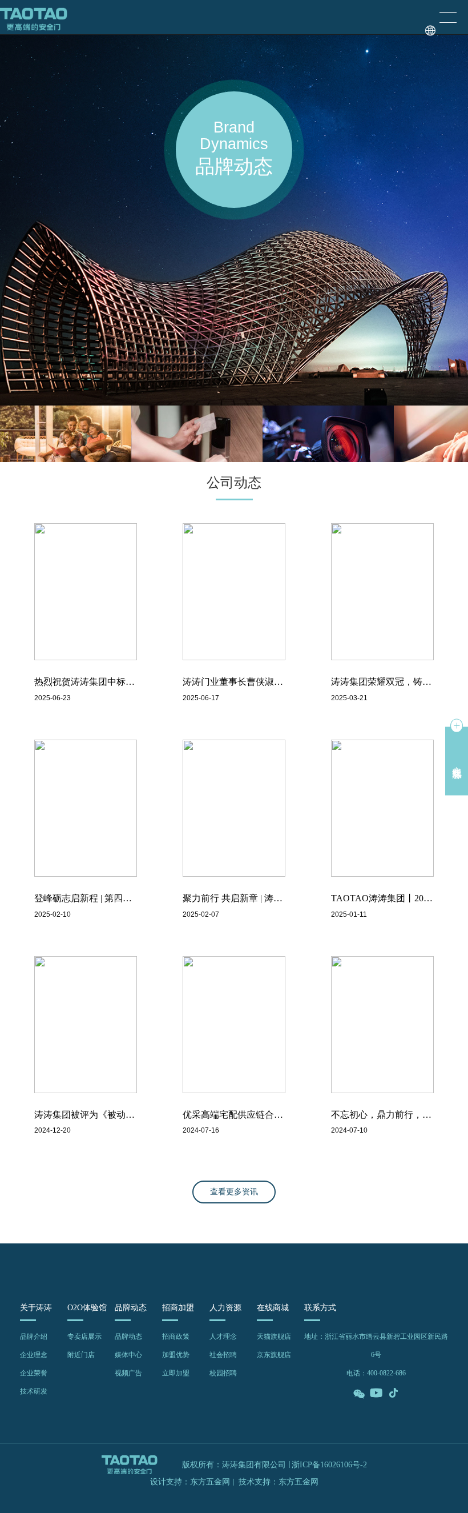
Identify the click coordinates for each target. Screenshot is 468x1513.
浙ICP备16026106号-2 (329, 1464)
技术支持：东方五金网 (278, 1482)
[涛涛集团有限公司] (33, 17)
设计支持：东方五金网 (190, 1482)
